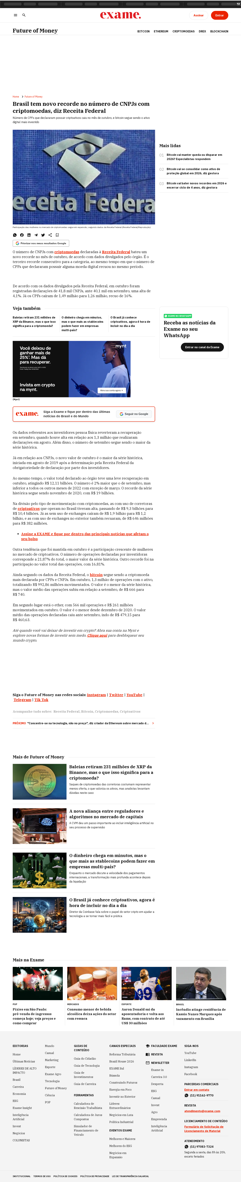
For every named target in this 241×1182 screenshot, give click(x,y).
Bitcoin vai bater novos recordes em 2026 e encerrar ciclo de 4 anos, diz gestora (197, 185)
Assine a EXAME (35, 533)
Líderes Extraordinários (120, 1106)
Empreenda (159, 1119)
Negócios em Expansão (117, 1155)
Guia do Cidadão (85, 1058)
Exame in (157, 1070)
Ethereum (161, 31)
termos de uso (42, 1176)
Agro (154, 1112)
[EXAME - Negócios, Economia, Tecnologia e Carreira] (120, 15)
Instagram (191, 1067)
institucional (22, 1176)
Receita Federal (116, 251)
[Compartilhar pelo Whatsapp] (15, 235)
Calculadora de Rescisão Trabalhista (88, 1106)
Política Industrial (121, 1122)
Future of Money (35, 30)
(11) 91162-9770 (201, 1095)
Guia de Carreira (85, 1084)
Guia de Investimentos (83, 1075)
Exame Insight (22, 1108)
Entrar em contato (196, 1090)
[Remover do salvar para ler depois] (57, 235)
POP (47, 1102)
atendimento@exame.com (202, 1111)
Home (16, 96)
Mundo (49, 1046)
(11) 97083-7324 (201, 1146)
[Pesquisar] (24, 15)
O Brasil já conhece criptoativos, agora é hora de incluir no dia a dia (130, 322)
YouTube (190, 1053)
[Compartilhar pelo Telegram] (36, 235)
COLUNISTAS (21, 1140)
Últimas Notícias (24, 1061)
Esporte (50, 1067)
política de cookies (65, 1176)
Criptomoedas (184, 31)
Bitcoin (143, 31)
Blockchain (219, 31)
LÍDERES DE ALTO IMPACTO (25, 1070)
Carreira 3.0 (159, 1077)
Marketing (52, 1060)
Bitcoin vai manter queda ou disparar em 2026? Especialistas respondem (194, 157)
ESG (15, 1101)
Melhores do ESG (120, 1146)
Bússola (114, 1075)
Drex (202, 31)
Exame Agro (53, 1074)
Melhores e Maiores (122, 1139)
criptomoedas (66, 251)
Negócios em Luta (121, 1115)
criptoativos (29, 508)
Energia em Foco (120, 1089)
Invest (17, 1126)
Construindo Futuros (123, 1082)
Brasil (16, 1079)
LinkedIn (190, 1060)
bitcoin (96, 574)
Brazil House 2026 (121, 1061)
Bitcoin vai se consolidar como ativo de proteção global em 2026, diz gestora (193, 171)
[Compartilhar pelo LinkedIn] (29, 235)
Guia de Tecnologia (87, 1065)
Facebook (190, 1074)
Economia (19, 1094)
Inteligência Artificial (21, 1117)
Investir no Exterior (122, 1096)
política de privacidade (94, 1176)
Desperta (157, 1084)
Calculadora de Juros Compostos (88, 1117)
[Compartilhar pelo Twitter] (43, 235)
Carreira (18, 1087)
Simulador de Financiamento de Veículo (86, 1130)
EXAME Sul (116, 1068)
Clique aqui (97, 635)
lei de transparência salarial (130, 1176)
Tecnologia (52, 1081)
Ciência (50, 1095)
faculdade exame (164, 1046)
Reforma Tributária (122, 1054)
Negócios (19, 1133)
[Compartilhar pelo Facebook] (22, 235)
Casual (49, 1053)
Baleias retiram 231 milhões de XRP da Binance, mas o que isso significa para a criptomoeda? (34, 322)
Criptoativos (130, 711)
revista (157, 1054)
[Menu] (15, 15)
